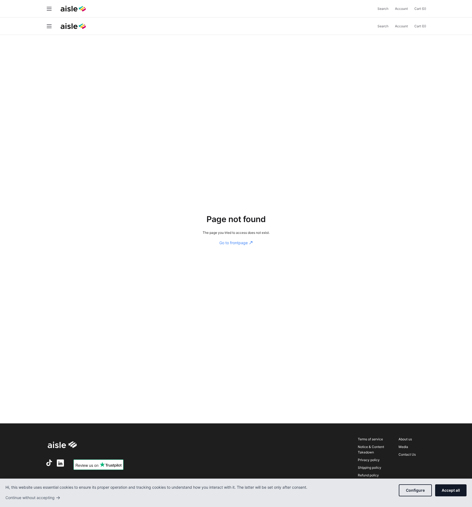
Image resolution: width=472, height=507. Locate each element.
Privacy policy (369, 460)
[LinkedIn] (60, 463)
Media (403, 447)
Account (401, 9)
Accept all (451, 490)
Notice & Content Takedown (371, 449)
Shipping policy (369, 467)
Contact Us (407, 454)
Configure (415, 490)
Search (382, 9)
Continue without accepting (32, 497)
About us (405, 439)
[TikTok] (49, 462)
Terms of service (370, 439)
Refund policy (368, 475)
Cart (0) (420, 9)
